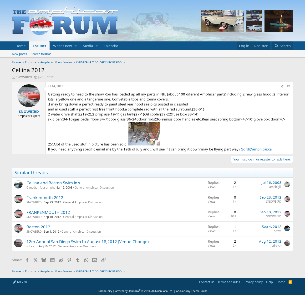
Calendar (111, 45)
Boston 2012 (38, 227)
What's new (62, 45)
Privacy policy (253, 282)
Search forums (41, 54)
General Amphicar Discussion (94, 187)
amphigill (275, 187)
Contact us (206, 282)
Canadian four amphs (40, 187)
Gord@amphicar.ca (256, 149)
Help (269, 282)
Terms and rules (229, 282)
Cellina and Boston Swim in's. (53, 182)
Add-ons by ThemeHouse (191, 291)
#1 (288, 86)
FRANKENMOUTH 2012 (48, 212)
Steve (277, 231)
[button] (75, 45)
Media (88, 45)
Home (20, 45)
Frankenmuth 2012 (44, 197)
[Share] (282, 86)
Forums (39, 45)
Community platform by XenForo (135, 291)
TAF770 (21, 282)
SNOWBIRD (24, 77)
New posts (19, 54)
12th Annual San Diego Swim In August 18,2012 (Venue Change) (87, 241)
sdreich (31, 246)
